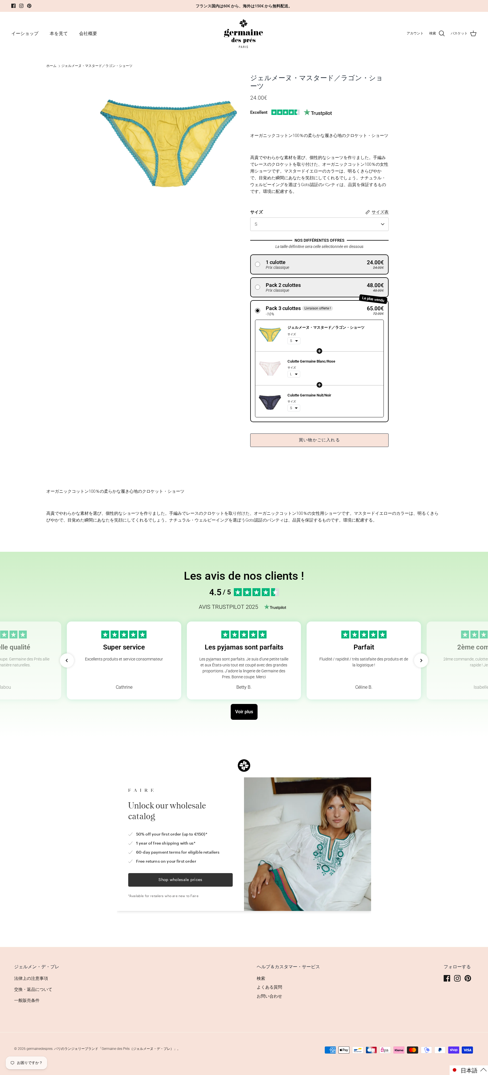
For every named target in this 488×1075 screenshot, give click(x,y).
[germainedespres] (244, 34)
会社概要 (88, 33)
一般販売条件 (27, 1000)
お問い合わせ (269, 996)
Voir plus (244, 711)
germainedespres (40, 1049)
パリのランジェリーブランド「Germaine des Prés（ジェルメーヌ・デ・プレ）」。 (117, 1049)
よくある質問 (269, 987)
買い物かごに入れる (319, 439)
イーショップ (24, 33)
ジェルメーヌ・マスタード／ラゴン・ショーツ (96, 66)
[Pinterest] (29, 6)
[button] (319, 264)
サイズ (256, 212)
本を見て (59, 33)
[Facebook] (13, 6)
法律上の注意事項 (31, 978)
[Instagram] (21, 6)
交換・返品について (33, 989)
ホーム (51, 66)
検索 (261, 978)
